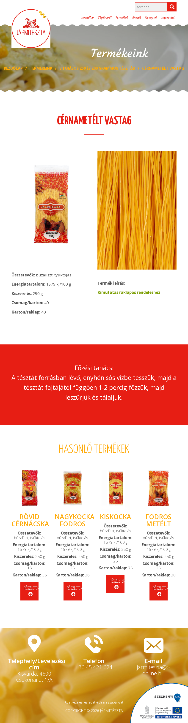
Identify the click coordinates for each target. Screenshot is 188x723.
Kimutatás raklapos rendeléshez (128, 292)
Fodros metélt (158, 520)
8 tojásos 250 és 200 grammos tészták (97, 68)
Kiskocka (115, 516)
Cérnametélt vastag (163, 68)
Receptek (151, 17)
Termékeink (41, 68)
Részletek (31, 588)
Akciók (136, 17)
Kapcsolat (167, 17)
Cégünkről (104, 17)
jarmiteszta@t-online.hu (153, 670)
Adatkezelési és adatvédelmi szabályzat (94, 702)
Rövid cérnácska (30, 520)
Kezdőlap (87, 17)
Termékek (122, 17)
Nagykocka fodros (74, 520)
